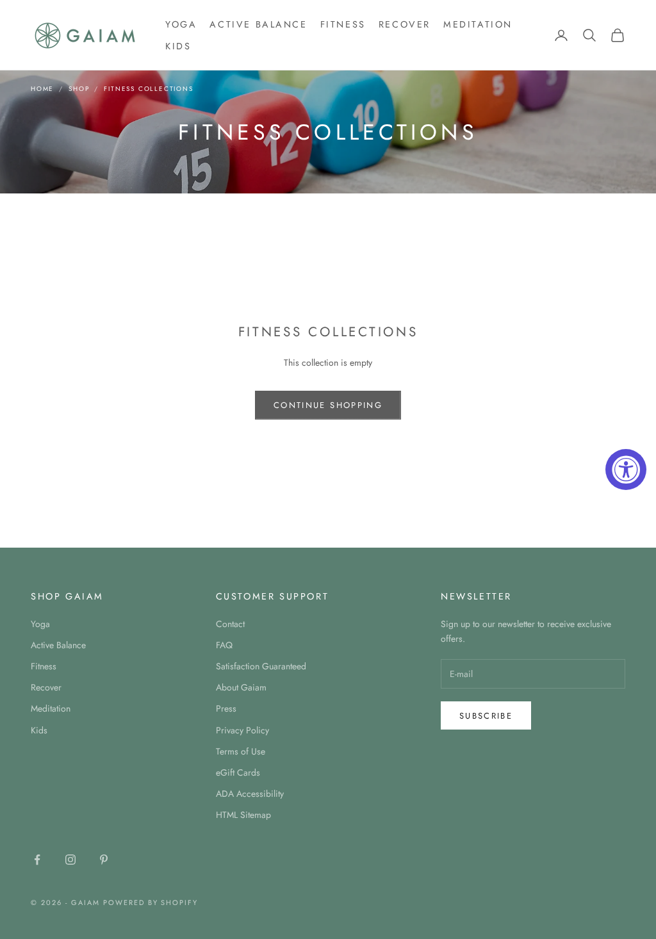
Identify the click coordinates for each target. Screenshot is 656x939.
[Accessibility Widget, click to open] (625, 469)
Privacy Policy (242, 730)
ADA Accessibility (250, 793)
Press (226, 708)
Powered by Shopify (151, 902)
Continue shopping (328, 405)
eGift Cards (238, 772)
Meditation (477, 24)
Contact (230, 623)
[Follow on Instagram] (70, 859)
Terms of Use (240, 751)
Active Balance (258, 24)
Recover (404, 24)
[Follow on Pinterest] (103, 859)
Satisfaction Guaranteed (261, 666)
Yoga (181, 24)
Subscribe (485, 716)
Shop (79, 89)
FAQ (224, 645)
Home (42, 89)
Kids (178, 46)
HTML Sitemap (243, 814)
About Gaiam (241, 687)
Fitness (343, 24)
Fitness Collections (148, 89)
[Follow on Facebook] (37, 859)
